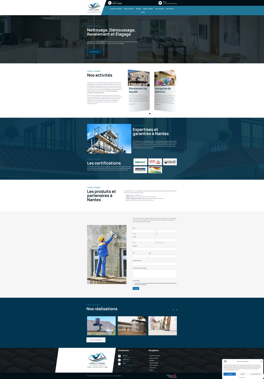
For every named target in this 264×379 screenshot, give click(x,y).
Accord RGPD (136, 280)
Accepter (229, 374)
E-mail (134, 242)
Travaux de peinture (129, 9)
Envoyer (136, 288)
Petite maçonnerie (159, 9)
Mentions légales (242, 377)
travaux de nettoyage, (111, 91)
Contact (143, 12)
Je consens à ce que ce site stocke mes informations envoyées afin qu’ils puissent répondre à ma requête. (156, 283)
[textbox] (154, 264)
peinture (93, 43)
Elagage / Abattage (148, 9)
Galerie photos (170, 9)
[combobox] (155, 263)
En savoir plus (132, 104)
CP (134, 253)
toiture (109, 43)
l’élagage (121, 43)
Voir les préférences (256, 374)
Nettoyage (138, 9)
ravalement (90, 92)
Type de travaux (137, 260)
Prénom (134, 233)
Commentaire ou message (139, 268)
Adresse (135, 246)
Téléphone (126, 359)
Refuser (243, 374)
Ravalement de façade (116, 9)
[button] (261, 361)
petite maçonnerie (99, 92)
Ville (150, 253)
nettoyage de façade (101, 43)
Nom (157, 233)
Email (124, 363)
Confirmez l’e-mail (159, 242)
